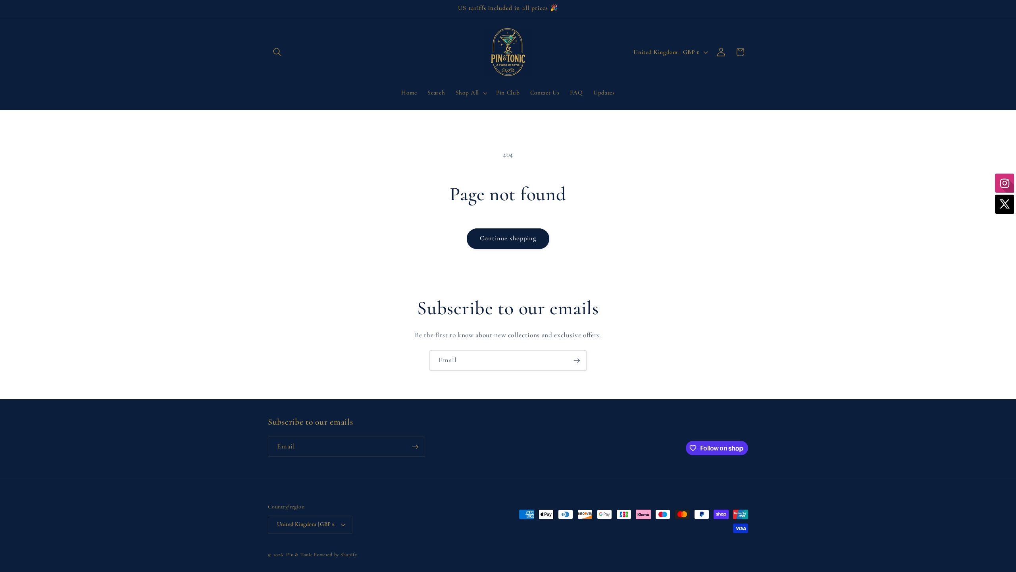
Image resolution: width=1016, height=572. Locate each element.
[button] (277, 52)
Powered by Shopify (335, 554)
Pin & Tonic (299, 554)
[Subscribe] (576, 360)
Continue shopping (508, 238)
